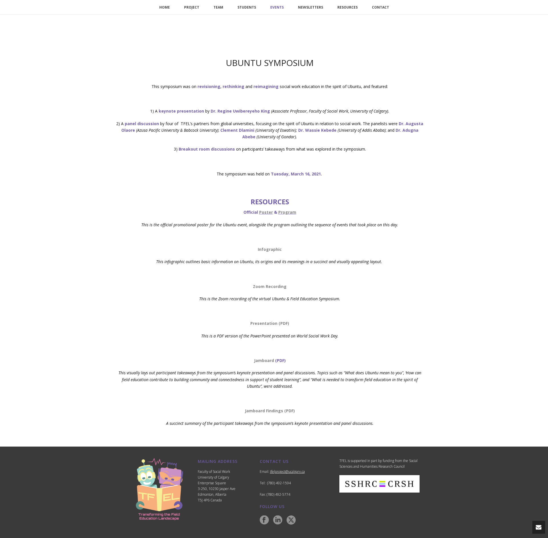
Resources (347, 7)
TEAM (218, 7)
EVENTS (277, 7)
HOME (164, 7)
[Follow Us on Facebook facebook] (264, 520)
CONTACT (380, 7)
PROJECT (191, 7)
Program (287, 212)
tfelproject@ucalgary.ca (287, 471)
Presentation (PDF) (269, 323)
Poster (266, 212)
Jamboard (264, 360)
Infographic (270, 249)
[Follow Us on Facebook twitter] (291, 520)
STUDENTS (246, 7)
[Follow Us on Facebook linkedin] (277, 520)
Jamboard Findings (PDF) (270, 410)
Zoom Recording (270, 286)
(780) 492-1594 (279, 483)
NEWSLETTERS (310, 7)
